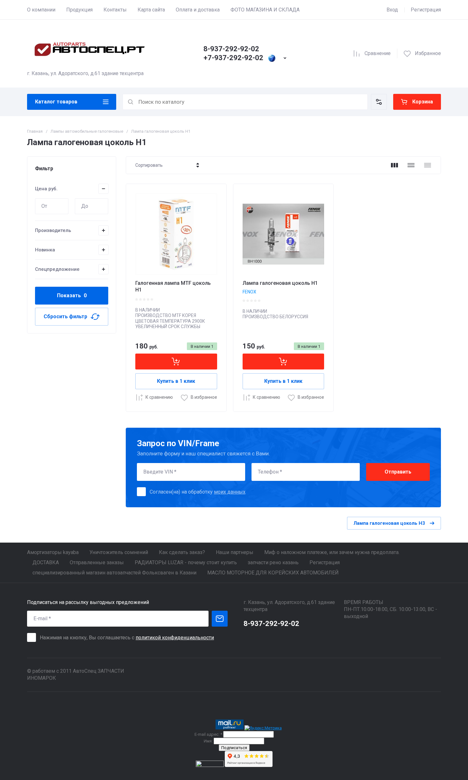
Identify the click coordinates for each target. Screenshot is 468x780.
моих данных (229, 492)
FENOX (249, 291)
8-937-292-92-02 (231, 49)
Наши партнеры (234, 552)
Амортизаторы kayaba (53, 552)
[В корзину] (176, 361)
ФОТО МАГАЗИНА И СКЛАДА (265, 10)
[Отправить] (220, 619)
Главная (35, 131)
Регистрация (426, 10)
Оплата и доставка (198, 10)
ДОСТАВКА (45, 562)
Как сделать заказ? (182, 552)
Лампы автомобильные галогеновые (87, 131)
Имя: (208, 741)
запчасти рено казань (273, 562)
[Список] (411, 165)
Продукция (79, 10)
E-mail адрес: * (208, 734)
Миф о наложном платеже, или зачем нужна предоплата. (332, 552)
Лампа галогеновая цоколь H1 (280, 283)
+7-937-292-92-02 (233, 58)
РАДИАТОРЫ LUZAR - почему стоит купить (186, 562)
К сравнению (159, 397)
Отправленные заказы (97, 562)
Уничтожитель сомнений (118, 552)
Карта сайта (151, 10)
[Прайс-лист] (427, 165)
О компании (41, 10)
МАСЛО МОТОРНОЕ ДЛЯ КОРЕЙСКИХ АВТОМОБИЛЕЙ (273, 573)
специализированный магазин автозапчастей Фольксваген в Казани (114, 573)
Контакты (115, 10)
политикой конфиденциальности (175, 638)
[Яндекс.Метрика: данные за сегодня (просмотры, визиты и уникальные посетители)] (263, 728)
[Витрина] (394, 165)
